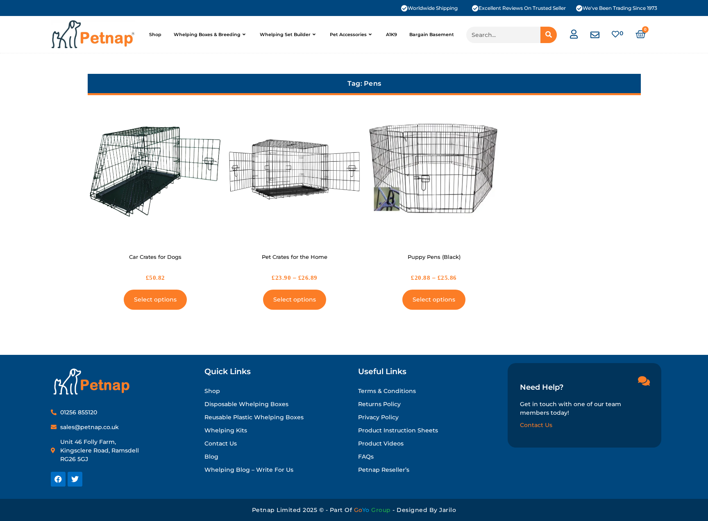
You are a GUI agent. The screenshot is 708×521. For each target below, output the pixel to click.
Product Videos (381, 443)
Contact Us (220, 443)
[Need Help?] (643, 380)
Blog (211, 456)
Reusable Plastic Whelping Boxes (254, 417)
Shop (155, 34)
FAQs (366, 456)
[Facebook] (58, 479)
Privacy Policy (378, 417)
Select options (155, 299)
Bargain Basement (431, 34)
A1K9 (391, 34)
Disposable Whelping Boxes (246, 404)
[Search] (548, 35)
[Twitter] (75, 479)
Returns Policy (379, 404)
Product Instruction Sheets (398, 430)
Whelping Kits (225, 430)
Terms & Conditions (387, 391)
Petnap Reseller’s (383, 469)
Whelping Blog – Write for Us (248, 469)
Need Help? (541, 387)
